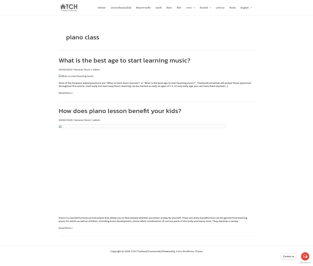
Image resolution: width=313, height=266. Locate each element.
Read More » (66, 93)
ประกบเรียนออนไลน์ (121, 7)
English (245, 7)
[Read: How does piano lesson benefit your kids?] (142, 168)
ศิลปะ (169, 7)
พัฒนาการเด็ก (143, 7)
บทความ (220, 7)
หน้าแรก (102, 7)
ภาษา (189, 7)
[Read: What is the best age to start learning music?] (76, 76)
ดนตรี (159, 7)
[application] (193, 7)
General (78, 69)
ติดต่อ (232, 7)
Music (87, 69)
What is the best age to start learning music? (124, 60)
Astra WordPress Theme (189, 251)
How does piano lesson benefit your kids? (120, 111)
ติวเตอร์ (204, 7)
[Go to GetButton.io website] (305, 263)
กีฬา (179, 7)
